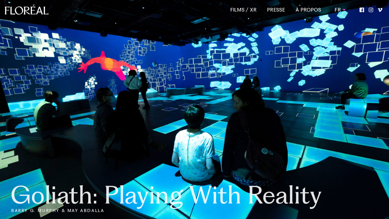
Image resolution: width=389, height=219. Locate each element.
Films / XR (243, 10)
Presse (276, 10)
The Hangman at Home (138, 195)
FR (337, 10)
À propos (308, 10)
